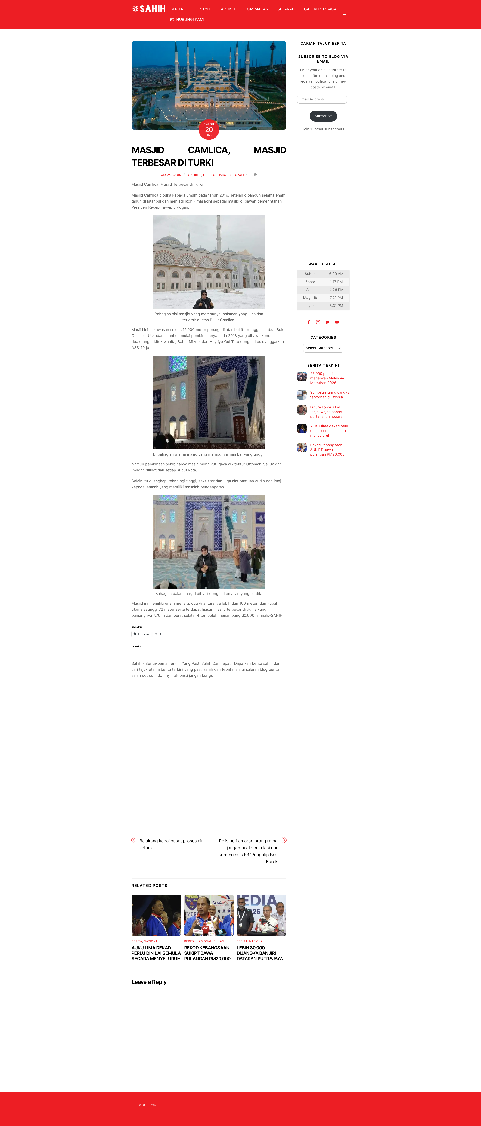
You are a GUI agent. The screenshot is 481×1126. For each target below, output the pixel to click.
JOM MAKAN (256, 9)
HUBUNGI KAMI (189, 19)
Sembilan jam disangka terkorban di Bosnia (329, 394)
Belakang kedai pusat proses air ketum (171, 844)
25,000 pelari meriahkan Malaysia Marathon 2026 (327, 378)
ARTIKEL (228, 9)
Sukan (219, 941)
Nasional (151, 941)
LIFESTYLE (202, 9)
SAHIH (146, 1105)
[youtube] (337, 322)
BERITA (176, 9)
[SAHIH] (148, 10)
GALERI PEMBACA (320, 9)
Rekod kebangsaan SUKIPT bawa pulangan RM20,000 (207, 953)
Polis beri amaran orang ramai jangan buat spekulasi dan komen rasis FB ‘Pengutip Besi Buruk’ (248, 851)
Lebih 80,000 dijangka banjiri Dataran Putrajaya (260, 953)
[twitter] (327, 322)
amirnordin (171, 175)
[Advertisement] (209, 727)
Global (222, 175)
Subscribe (323, 116)
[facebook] (308, 322)
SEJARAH (286, 9)
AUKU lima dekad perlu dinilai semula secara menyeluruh (156, 953)
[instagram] (318, 322)
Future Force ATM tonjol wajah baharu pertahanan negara (326, 412)
